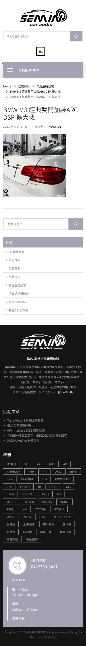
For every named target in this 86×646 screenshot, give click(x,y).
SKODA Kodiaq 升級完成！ (24, 440)
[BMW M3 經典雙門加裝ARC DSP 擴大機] (34, 166)
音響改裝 (12, 539)
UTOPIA (59, 509)
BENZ (73, 471)
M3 (59, 494)
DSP (9, 486)
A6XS (51, 464)
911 (26, 464)
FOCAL (53, 486)
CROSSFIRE (62, 479)
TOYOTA (40, 509)
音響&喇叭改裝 (18, 310)
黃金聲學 (32, 539)
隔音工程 (46, 532)
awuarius (54, 126)
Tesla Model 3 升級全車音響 (25, 420)
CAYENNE (27, 479)
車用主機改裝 (17, 302)
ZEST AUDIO (61, 517)
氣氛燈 (27, 532)
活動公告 (14, 277)
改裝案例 (14, 268)
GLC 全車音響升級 (19, 425)
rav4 (24, 509)
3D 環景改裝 (17, 252)
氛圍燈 (10, 532)
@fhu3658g (65, 392)
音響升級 (65, 532)
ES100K (25, 486)
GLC (69, 486)
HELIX (10, 494)
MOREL (64, 502)
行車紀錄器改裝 (19, 293)
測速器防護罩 (17, 285)
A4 (38, 464)
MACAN (11, 502)
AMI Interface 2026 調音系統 (26, 430)
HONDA (27, 494)
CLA (44, 479)
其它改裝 (14, 260)
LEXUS (44, 494)
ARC (44, 471)
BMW (9, 479)
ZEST (42, 517)
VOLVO (10, 517)
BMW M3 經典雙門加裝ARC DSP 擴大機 (40, 113)
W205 (27, 517)
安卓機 (66, 524)
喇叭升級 (48, 524)
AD (65, 464)
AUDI (58, 471)
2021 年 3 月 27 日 (15, 126)
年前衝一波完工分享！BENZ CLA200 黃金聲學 (37, 435)
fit (39, 486)
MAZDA (47, 502)
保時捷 (10, 524)
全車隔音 (29, 524)
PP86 (10, 509)
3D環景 (11, 464)
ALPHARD (13, 471)
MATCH (29, 502)
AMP (31, 471)
